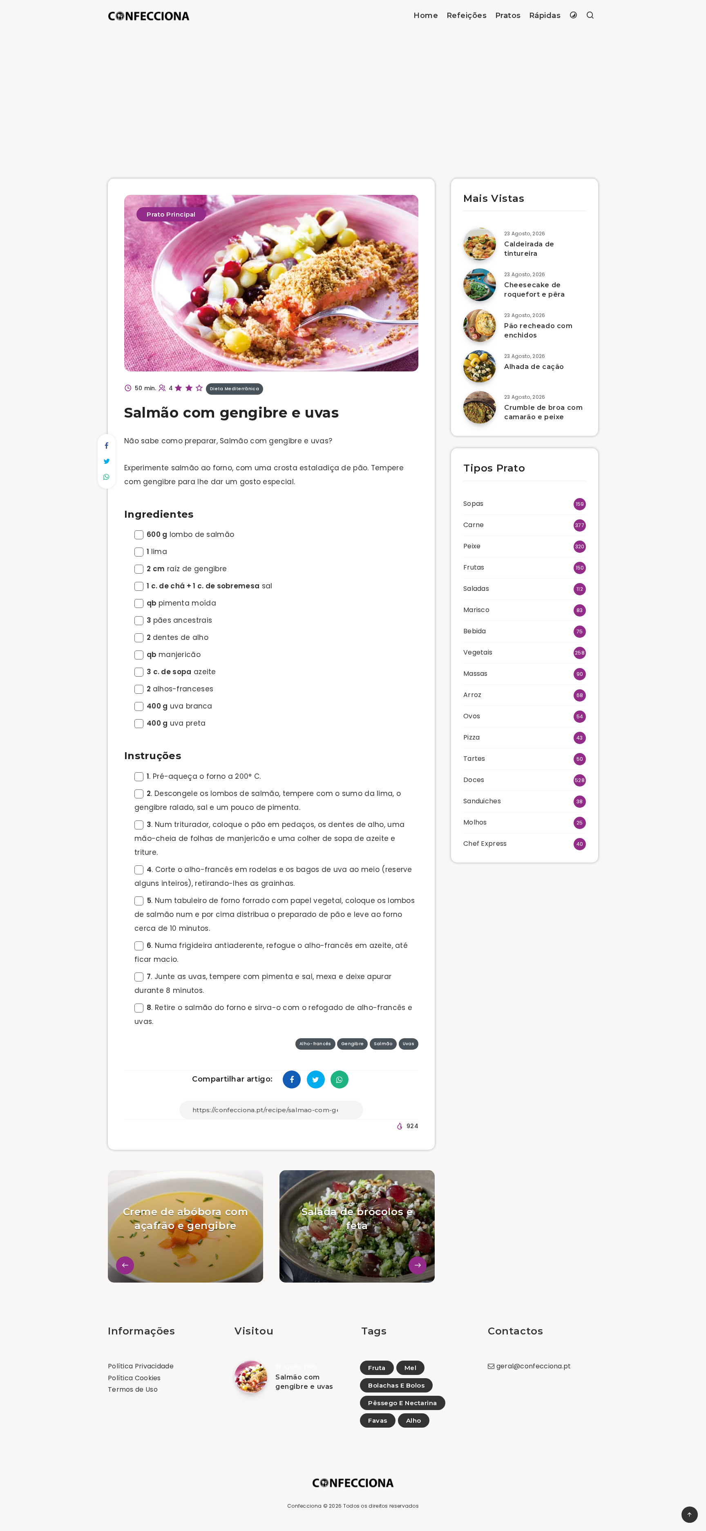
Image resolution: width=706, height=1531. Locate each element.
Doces (474, 779)
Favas (377, 1420)
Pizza (471, 737)
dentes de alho (177, 637)
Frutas (474, 567)
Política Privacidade (141, 1366)
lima (157, 552)
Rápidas (545, 15)
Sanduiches (482, 801)
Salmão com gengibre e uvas (304, 1381)
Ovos (471, 716)
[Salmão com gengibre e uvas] (251, 1377)
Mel (410, 1368)
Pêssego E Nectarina (402, 1403)
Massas (475, 673)
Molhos (475, 822)
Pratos (508, 15)
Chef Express (485, 843)
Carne (473, 525)
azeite (181, 672)
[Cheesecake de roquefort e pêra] (479, 284)
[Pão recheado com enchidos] (479, 325)
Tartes (474, 758)
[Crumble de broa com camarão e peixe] (479, 407)
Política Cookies (134, 1378)
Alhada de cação (534, 367)
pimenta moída (181, 603)
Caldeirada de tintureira (529, 248)
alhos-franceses (180, 689)
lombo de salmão (190, 534)
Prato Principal (171, 214)
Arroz (472, 695)
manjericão (174, 654)
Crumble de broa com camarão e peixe (543, 412)
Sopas (473, 503)
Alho (413, 1420)
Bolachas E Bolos (396, 1385)
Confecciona (304, 1505)
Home (425, 15)
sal (210, 586)
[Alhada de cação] (479, 366)
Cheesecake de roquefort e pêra (534, 289)
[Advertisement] (353, 93)
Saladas (476, 588)
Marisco (476, 610)
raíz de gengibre (187, 569)
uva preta (176, 723)
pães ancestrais (179, 620)
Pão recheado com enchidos (538, 330)
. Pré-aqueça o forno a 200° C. (204, 776)
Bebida (474, 631)
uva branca (179, 706)
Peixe (472, 546)
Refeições (467, 15)
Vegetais (477, 652)
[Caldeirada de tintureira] (479, 244)
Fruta (377, 1368)
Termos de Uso (133, 1389)
